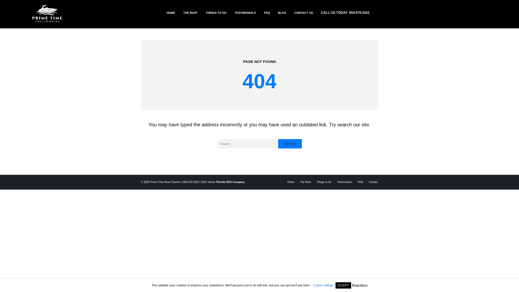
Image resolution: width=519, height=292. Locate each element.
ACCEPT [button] (343, 285)
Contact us (303, 12)
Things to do (216, 12)
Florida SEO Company (230, 182)
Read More (360, 285)
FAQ (267, 12)
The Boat (190, 12)
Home (171, 12)
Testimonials (245, 12)
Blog (282, 12)
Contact (373, 182)
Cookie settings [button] (323, 285)
